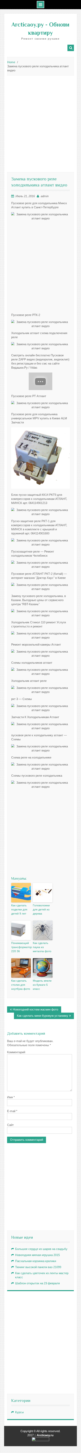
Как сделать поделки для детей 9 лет (19, 909)
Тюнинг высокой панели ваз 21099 (38, 1267)
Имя (11, 1097)
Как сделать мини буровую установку (42, 1015)
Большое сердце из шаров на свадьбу (41, 1249)
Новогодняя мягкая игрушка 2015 (37, 1255)
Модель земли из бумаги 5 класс (42, 984)
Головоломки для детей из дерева (41, 909)
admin (45, 196)
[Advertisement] (40, 120)
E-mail (12, 1111)
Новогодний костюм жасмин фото (35, 1009)
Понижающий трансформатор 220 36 (21, 947)
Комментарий (16, 1052)
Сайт (10, 1125)
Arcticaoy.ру (27, 24)
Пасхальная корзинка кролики (35, 1261)
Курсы (19, 1412)
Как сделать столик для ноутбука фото (20, 984)
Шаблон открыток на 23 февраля (37, 1283)
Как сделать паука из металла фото (42, 947)
